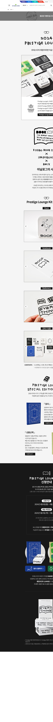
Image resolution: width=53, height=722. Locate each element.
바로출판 (46, 1)
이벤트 (11, 9)
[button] (26, 226)
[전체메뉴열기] (9, 5)
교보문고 (23, 1)
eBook (29, 1)
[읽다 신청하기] (35, 568)
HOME (8, 9)
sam (35, 1)
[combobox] (25, 5)
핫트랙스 (40, 1)
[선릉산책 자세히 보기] (30, 454)
